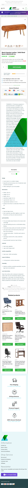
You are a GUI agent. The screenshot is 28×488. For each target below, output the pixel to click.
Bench (12, 288)
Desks (16, 309)
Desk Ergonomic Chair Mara (7, 312)
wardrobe (15, 291)
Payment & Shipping (5, 459)
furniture (24, 288)
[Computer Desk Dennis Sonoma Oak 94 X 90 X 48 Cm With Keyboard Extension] (20, 353)
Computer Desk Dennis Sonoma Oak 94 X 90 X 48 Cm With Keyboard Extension (20, 363)
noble (13, 289)
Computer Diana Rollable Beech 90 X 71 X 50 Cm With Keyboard (20, 312)
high (4, 289)
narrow (10, 289)
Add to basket (17, 67)
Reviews (14, 174)
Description (14, 169)
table (23, 289)
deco (15, 288)
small (18, 289)
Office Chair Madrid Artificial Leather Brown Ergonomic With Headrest (20, 337)
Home (2, 16)
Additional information (14, 171)
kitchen (6, 289)
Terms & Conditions (5, 451)
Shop (5, 16)
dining (20, 288)
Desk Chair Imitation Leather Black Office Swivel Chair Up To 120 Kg (7, 363)
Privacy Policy (4, 449)
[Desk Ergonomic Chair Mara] (7, 303)
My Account (3, 457)
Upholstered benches (12, 16)
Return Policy (4, 447)
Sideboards (4, 334)
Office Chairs (5, 309)
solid (21, 289)
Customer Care (4, 461)
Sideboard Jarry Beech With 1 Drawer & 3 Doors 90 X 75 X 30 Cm (7, 337)
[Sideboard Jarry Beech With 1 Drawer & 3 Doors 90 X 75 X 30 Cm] (7, 327)
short (16, 289)
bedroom (8, 288)
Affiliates (3, 463)
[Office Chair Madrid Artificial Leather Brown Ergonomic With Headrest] (20, 327)
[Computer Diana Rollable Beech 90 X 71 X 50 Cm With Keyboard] (20, 303)
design (17, 288)
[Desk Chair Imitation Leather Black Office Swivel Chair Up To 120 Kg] (7, 353)
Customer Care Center (16, 85)
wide (19, 291)
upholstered (10, 291)
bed (5, 288)
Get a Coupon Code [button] (10, 474)
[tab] (14, 170)
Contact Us (3, 445)
